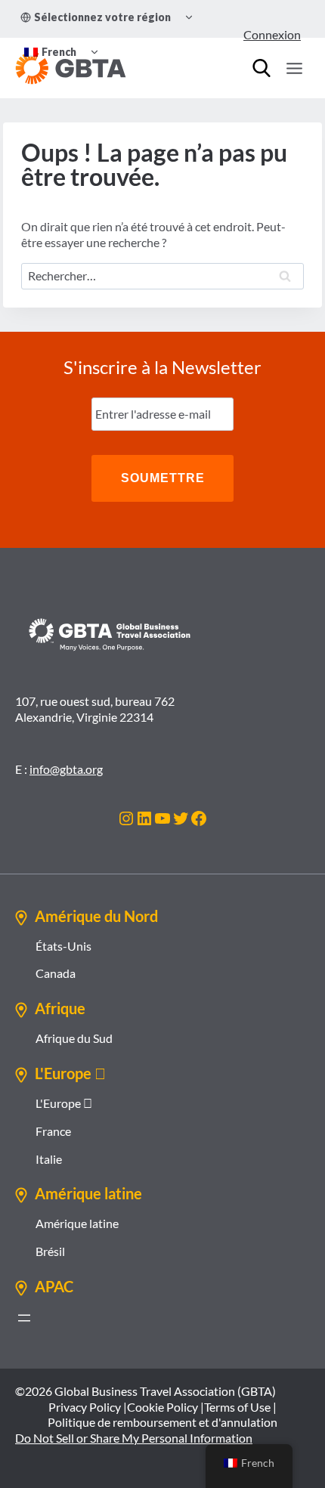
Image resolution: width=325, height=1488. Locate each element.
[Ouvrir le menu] (294, 68)
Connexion (272, 34)
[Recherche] (261, 68)
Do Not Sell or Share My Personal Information (133, 1438)
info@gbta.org (66, 769)
